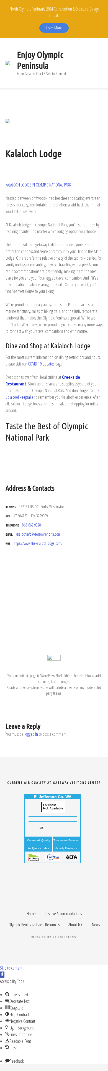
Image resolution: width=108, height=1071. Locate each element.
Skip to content (11, 968)
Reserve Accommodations (63, 914)
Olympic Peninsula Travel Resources (34, 925)
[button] (2, 975)
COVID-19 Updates (41, 364)
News (96, 925)
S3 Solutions (64, 937)
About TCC (75, 925)
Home (31, 914)
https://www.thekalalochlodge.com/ (38, 543)
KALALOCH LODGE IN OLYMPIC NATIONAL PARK (38, 185)
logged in (31, 734)
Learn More (54, 27)
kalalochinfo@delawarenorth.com (38, 534)
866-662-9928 (31, 525)
